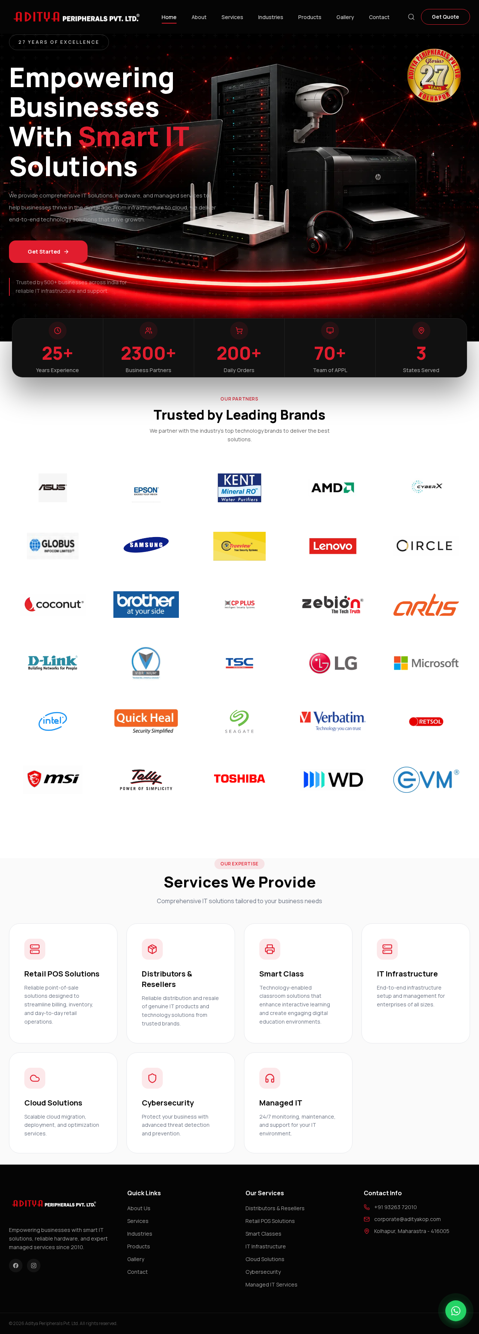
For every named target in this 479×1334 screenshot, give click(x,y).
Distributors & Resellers (275, 1208)
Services (232, 17)
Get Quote (445, 16)
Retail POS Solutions (270, 1220)
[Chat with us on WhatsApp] (456, 1311)
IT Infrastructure (265, 1246)
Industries (270, 17)
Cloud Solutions (264, 1259)
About (199, 17)
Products (309, 17)
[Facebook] (15, 1265)
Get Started (44, 251)
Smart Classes (263, 1233)
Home (169, 17)
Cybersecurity (263, 1271)
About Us (138, 1208)
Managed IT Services (271, 1284)
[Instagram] (33, 1265)
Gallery (345, 17)
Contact (379, 17)
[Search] (411, 17)
